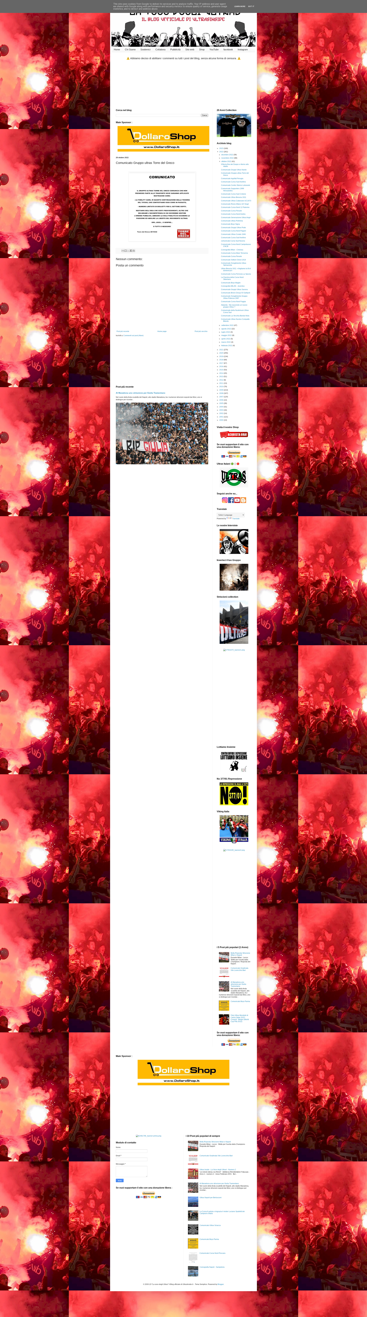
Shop (202, 49)
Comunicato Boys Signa (230, 224)
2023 (221, 148)
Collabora (160, 49)
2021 (221, 350)
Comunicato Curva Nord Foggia (233, 302)
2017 (221, 363)
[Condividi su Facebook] (131, 250)
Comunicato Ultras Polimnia (232, 221)
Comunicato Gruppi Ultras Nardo (234, 170)
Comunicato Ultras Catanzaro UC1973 (236, 201)
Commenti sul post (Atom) (133, 336)
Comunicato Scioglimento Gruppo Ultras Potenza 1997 (234, 297)
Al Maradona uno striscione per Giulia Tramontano (140, 393)
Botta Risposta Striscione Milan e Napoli (240, 954)
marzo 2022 (226, 342)
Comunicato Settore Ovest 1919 (233, 260)
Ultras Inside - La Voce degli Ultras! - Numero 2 (218, 1170)
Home (117, 49)
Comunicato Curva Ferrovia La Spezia (236, 274)
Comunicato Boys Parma (240, 1001)
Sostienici (145, 49)
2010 (221, 387)
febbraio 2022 (227, 346)
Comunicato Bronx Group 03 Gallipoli (235, 293)
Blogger (221, 1284)
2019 (221, 356)
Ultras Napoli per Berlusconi (210, 1198)
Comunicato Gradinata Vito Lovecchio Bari (239, 969)
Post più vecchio (201, 331)
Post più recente (123, 331)
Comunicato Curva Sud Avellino (233, 182)
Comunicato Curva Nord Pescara (212, 1253)
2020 (221, 353)
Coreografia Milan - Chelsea (232, 250)
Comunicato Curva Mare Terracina (234, 253)
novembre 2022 (227, 158)
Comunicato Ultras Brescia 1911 (233, 197)
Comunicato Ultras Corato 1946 (233, 234)
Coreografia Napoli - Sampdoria (212, 1267)
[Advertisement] (183, 85)
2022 (221, 152)
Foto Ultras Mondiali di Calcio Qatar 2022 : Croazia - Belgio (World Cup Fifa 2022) (240, 1018)
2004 (221, 407)
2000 (221, 420)
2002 (221, 413)
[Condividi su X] (128, 250)
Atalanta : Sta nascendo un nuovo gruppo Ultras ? (234, 306)
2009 (221, 390)
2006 (221, 400)
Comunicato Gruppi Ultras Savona (234, 289)
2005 (221, 403)
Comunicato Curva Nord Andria (233, 214)
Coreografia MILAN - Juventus (233, 286)
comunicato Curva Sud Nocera (233, 241)
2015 (221, 370)
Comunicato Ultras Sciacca (210, 1225)
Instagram (243, 49)
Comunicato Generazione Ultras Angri (236, 218)
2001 (221, 417)
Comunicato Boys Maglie (231, 283)
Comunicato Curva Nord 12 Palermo (235, 207)
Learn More (239, 6)
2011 (221, 383)
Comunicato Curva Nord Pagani (233, 231)
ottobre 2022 (226, 161)
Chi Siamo (130, 49)
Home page (162, 331)
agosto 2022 (226, 329)
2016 (221, 366)
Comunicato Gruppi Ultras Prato (233, 228)
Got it (251, 6)
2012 (221, 380)
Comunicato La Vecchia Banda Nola (235, 316)
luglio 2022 (226, 332)
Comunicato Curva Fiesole (231, 211)
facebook (228, 49)
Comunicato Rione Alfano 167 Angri (235, 204)
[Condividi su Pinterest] (133, 250)
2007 (221, 397)
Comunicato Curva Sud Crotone (233, 194)
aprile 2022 (226, 339)
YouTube (214, 49)
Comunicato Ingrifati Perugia (232, 179)
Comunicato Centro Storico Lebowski (235, 185)
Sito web (189, 49)
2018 (221, 360)
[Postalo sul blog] (125, 250)
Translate (236, 519)
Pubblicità (175, 49)
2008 (221, 393)
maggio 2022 (226, 335)
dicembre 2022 (227, 155)
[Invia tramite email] (122, 250)
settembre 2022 (227, 325)
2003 (221, 410)
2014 (221, 373)
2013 (221, 377)
